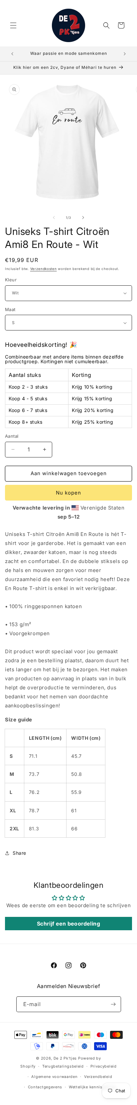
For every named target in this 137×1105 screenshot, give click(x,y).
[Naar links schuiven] (54, 217)
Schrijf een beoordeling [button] (68, 923)
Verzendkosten (43, 269)
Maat (10, 309)
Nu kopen (68, 493)
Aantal (11, 436)
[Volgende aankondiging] (124, 53)
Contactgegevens (45, 1087)
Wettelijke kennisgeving (92, 1087)
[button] (13, 25)
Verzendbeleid (98, 1076)
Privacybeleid (103, 1066)
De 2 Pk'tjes (66, 1058)
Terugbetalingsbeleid (63, 1066)
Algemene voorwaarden (54, 1076)
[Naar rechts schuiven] (83, 217)
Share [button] (19, 853)
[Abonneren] (113, 1004)
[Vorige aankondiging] (12, 53)
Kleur (11, 279)
